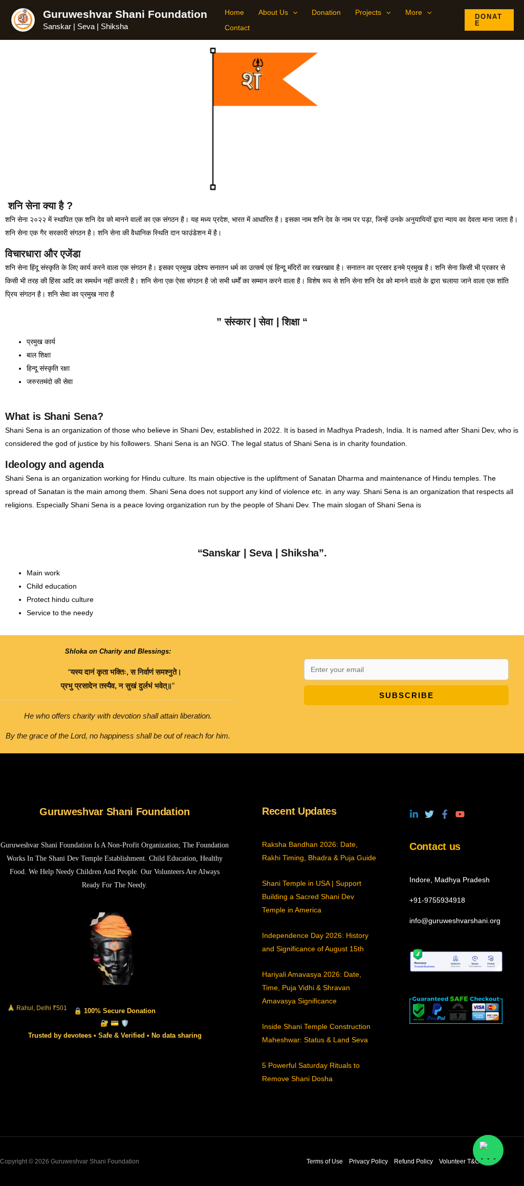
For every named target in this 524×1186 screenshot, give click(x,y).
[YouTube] (460, 814)
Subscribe (406, 695)
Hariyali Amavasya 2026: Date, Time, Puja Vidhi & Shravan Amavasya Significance (311, 987)
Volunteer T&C (459, 1161)
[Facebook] (444, 814)
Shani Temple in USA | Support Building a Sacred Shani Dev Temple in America (311, 896)
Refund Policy (413, 1161)
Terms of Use (325, 1161)
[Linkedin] (414, 814)
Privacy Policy (368, 1161)
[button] (292, 12)
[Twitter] (429, 814)
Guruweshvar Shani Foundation (125, 14)
